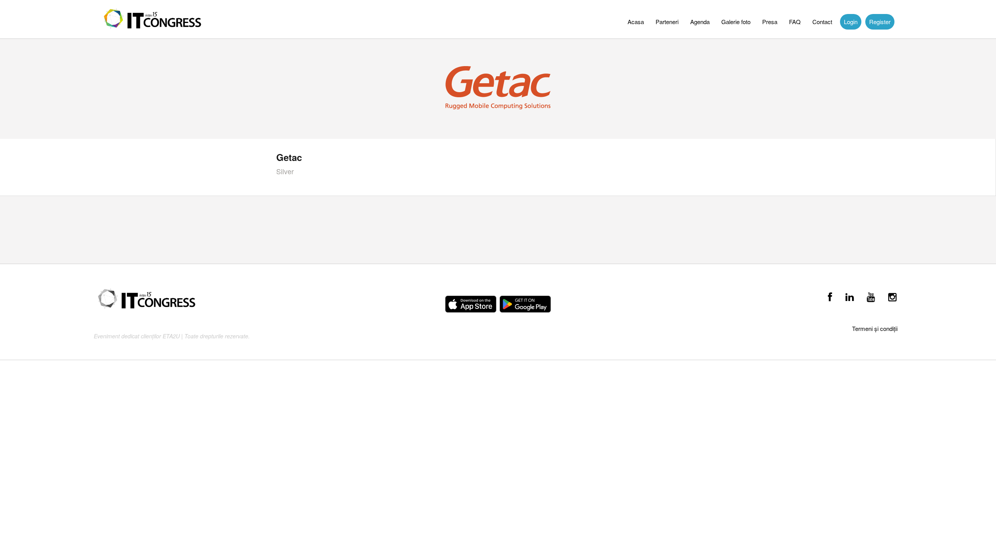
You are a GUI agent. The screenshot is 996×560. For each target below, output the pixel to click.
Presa (769, 22)
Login (850, 22)
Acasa (636, 22)
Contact (822, 22)
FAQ (795, 22)
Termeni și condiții (875, 328)
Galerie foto (736, 22)
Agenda (700, 22)
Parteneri (667, 22)
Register (880, 22)
